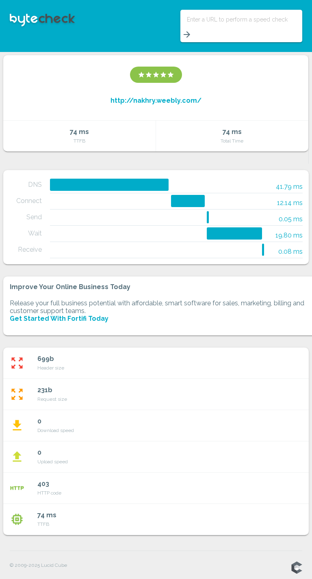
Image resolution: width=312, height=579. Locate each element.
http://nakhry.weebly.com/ (156, 100)
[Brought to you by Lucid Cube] (296, 568)
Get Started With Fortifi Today (59, 318)
